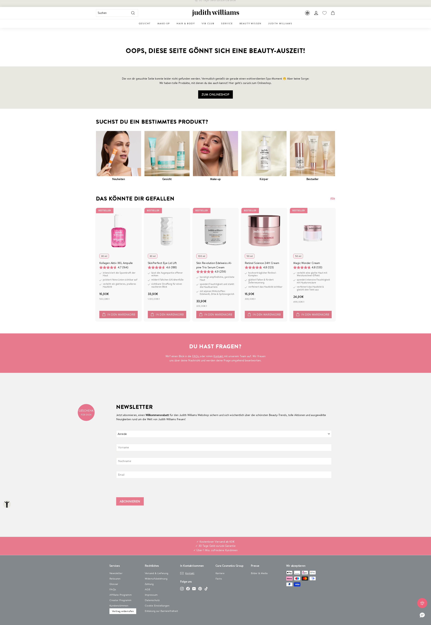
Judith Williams (280, 23)
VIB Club (208, 23)
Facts (219, 578)
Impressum (151, 595)
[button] (422, 615)
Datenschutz (152, 600)
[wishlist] (324, 13)
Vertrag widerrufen (123, 611)
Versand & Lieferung (156, 573)
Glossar (113, 584)
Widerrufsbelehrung (156, 578)
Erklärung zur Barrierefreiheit (161, 611)
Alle (332, 198)
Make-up (163, 23)
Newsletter (115, 573)
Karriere (220, 573)
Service (227, 23)
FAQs (196, 356)
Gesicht (145, 23)
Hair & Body (186, 23)
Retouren (114, 578)
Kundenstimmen (118, 605)
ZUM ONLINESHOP (215, 94)
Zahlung (149, 584)
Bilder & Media (259, 573)
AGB (147, 589)
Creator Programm (120, 600)
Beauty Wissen (250, 23)
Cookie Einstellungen (157, 605)
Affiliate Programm (120, 595)
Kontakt (218, 356)
